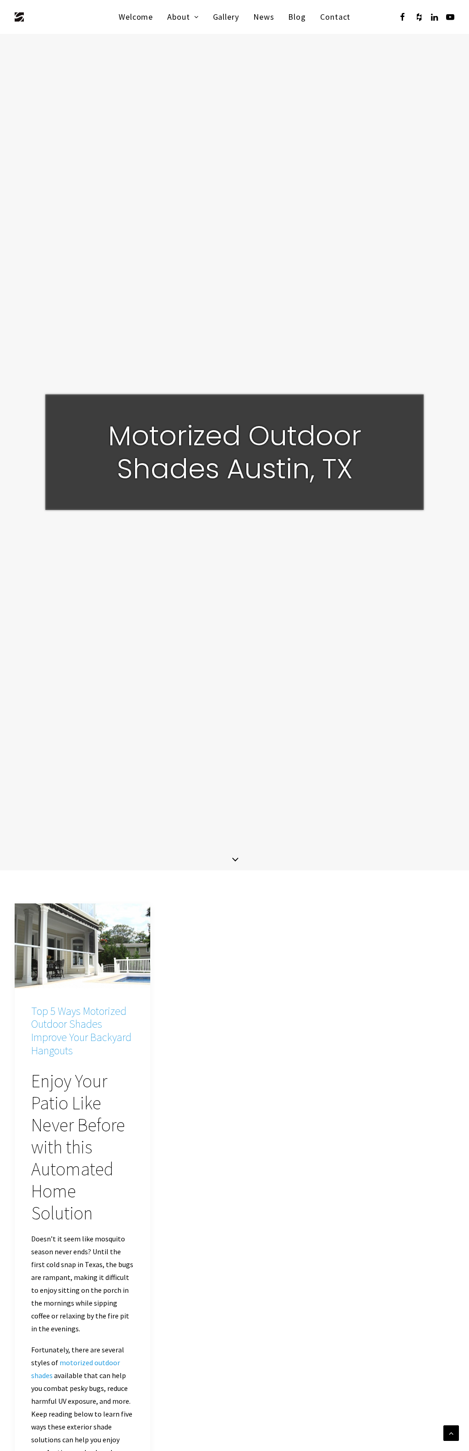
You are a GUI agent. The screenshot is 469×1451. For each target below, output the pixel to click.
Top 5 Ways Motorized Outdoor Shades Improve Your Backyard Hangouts (81, 1031)
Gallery (226, 16)
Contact (335, 16)
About (178, 16)
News (263, 16)
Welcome (136, 16)
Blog (297, 16)
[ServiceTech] (19, 17)
